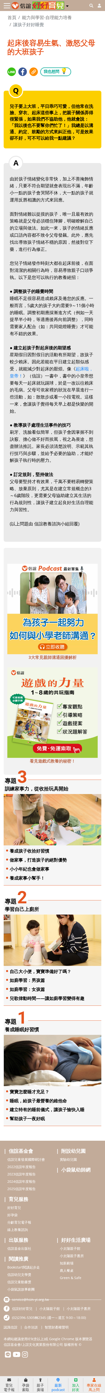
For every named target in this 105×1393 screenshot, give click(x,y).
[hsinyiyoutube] (16, 1355)
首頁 (12, 17)
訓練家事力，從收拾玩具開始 (36, 788)
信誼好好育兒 (22, 1308)
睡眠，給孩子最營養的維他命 (38, 1101)
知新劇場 (67, 1263)
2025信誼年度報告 (21, 1188)
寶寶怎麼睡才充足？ (29, 1091)
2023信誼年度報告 (21, 1174)
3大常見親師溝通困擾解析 (53, 657)
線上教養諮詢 (17, 1229)
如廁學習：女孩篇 (27, 989)
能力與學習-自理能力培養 (47, 17)
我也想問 (56, 70)
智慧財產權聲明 (57, 1327)
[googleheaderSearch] (91, 5)
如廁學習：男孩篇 (27, 980)
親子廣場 (40, 1387)
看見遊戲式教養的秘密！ (52, 761)
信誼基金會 (21, 1151)
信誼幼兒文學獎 (19, 1274)
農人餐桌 (67, 1270)
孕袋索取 (25, 1387)
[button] (67, 5)
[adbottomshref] (52, 608)
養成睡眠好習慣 (22, 1029)
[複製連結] (33, 71)
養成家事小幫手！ (27, 878)
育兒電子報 (9, 1387)
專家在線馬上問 (94, 1387)
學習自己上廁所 (22, 909)
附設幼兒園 (73, 1151)
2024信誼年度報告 (21, 1181)
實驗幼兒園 (68, 1159)
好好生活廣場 (76, 1240)
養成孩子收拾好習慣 (29, 851)
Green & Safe (70, 1277)
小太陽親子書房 (72, 1255)
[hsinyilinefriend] (8, 1355)
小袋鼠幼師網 (76, 1169)
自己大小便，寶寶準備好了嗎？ (40, 971)
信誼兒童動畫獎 (19, 1282)
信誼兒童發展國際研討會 (26, 1159)
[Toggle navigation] (7, 6)
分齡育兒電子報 (19, 1222)
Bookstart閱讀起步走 (23, 1267)
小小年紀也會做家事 (29, 869)
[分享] (11, 71)
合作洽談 (31, 1327)
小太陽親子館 (70, 1248)
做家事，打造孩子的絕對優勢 (38, 860)
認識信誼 (10, 1327)
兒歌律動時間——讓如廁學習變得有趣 (47, 998)
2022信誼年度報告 (21, 1166)
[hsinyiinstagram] (25, 1355)
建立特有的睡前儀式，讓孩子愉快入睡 (47, 1109)
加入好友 (75, 1387)
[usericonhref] (97, 5)
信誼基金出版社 (19, 1248)
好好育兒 (14, 1207)
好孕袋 (12, 1215)
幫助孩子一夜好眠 (27, 1118)
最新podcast (58, 1387)
